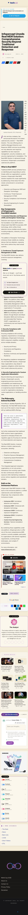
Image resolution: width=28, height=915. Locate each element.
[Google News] (14, 600)
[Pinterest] (14, 62)
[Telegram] (16, 608)
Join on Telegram (15, 15)
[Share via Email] (18, 62)
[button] (14, 567)
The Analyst (8, 54)
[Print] (20, 608)
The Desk (5, 829)
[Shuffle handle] (21, 720)
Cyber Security (14, 593)
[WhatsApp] (24, 606)
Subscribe (15, 558)
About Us (4, 881)
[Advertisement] (14, 84)
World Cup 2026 (6, 878)
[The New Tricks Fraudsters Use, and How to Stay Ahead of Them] (7, 678)
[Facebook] (3, 62)
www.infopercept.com (8, 549)
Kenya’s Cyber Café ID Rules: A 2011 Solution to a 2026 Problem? (6, 668)
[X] (6, 62)
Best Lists (5, 835)
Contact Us (4, 884)
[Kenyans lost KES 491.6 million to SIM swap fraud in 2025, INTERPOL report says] (21, 661)
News (4, 832)
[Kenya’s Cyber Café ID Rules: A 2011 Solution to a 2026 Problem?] (7, 661)
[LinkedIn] (10, 62)
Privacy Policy (5, 887)
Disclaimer (4, 890)
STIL (3, 843)
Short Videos (6, 840)
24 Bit (4, 838)
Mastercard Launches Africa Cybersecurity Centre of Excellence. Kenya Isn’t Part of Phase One (6, 703)
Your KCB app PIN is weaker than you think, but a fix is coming (20, 685)
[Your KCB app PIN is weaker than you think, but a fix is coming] (21, 678)
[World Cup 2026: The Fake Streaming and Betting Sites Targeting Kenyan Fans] (21, 695)
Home (3, 27)
